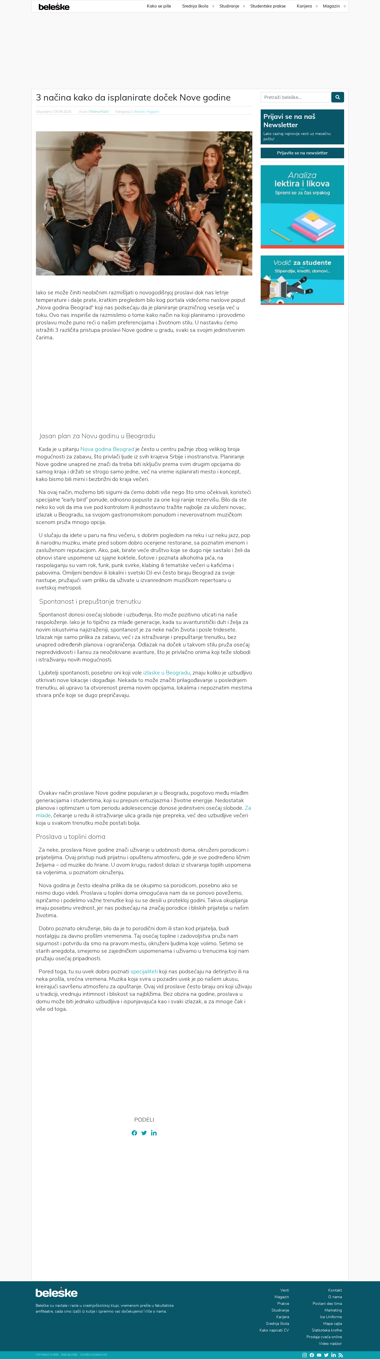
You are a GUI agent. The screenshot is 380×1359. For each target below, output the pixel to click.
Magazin (331, 6)
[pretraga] (337, 97)
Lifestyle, (140, 111)
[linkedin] (154, 1132)
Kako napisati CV (274, 1330)
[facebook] (134, 1132)
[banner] (302, 279)
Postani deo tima (327, 1303)
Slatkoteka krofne (327, 1330)
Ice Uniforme (331, 1317)
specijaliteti (144, 971)
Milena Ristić (99, 111)
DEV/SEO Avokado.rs (93, 1355)
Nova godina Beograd (107, 449)
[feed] (340, 1355)
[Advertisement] (190, 47)
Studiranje (229, 6)
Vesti (284, 1290)
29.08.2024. (63, 111)
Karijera (304, 6)
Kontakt (335, 1290)
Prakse (283, 1303)
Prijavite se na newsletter (302, 153)
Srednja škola (195, 6)
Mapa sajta (332, 1323)
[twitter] (144, 1132)
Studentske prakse (268, 6)
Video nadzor (330, 1343)
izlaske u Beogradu (166, 672)
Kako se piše (159, 6)
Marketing (333, 1310)
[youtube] (319, 1354)
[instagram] (304, 1355)
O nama (335, 1297)
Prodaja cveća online (324, 1337)
